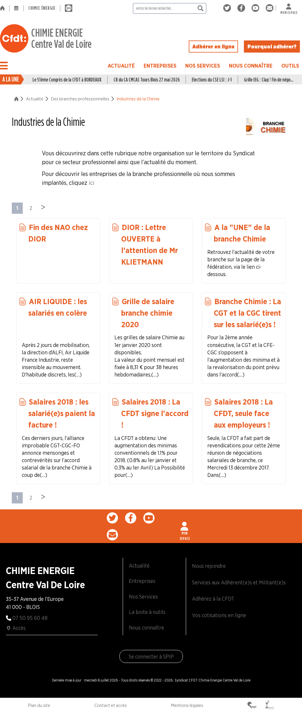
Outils (290, 66)
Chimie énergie (41, 8)
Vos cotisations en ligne (219, 615)
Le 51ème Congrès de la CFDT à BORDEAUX (66, 79)
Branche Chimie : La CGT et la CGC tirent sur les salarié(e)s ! (247, 313)
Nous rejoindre (209, 566)
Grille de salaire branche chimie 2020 (147, 313)
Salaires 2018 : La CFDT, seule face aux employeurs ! (243, 413)
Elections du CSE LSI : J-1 (212, 79)
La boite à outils (147, 612)
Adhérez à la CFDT (213, 599)
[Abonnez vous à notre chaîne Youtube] (256, 8)
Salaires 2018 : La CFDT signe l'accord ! (154, 413)
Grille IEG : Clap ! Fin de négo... (268, 79)
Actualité (121, 66)
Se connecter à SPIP (151, 656)
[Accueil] (4, 8)
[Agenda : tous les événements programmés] (16, 8)
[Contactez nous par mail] (269, 8)
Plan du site (39, 705)
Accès (19, 628)
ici (91, 182)
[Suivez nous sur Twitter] (228, 8)
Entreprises (160, 66)
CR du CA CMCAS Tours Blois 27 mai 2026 (147, 79)
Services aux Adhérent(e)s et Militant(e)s (239, 582)
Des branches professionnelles (80, 99)
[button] (4, 65)
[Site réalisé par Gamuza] (269, 706)
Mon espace (289, 11)
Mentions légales (187, 705)
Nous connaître (251, 66)
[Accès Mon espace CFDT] (185, 526)
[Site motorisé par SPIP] (252, 706)
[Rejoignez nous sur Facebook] (242, 8)
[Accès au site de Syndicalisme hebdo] (68, 8)
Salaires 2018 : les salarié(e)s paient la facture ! (61, 413)
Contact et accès (110, 705)
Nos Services (202, 66)
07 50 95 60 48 (29, 618)
